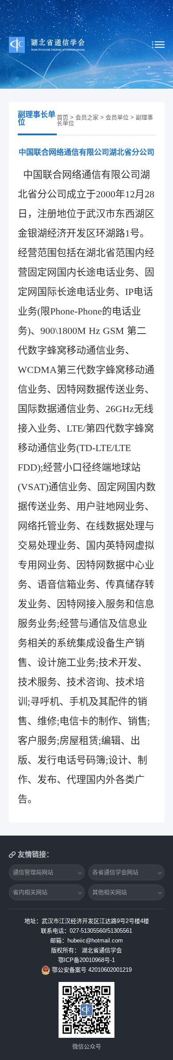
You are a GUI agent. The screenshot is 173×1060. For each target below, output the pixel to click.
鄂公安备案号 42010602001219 (92, 969)
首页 (62, 117)
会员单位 (117, 117)
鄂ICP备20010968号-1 (86, 960)
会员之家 (86, 117)
